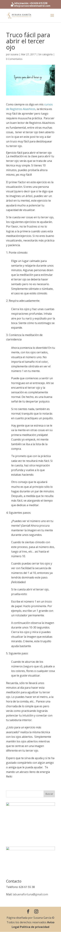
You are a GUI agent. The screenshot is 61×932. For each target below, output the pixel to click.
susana (14, 54)
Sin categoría (45, 54)
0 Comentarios (14, 59)
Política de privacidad (34, 927)
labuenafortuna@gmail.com (30, 894)
